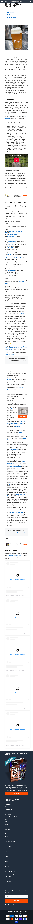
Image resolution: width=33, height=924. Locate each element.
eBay (6, 819)
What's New (8, 876)
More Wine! (8, 814)
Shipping (7, 869)
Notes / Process (11, 17)
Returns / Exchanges (10, 874)
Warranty (7, 864)
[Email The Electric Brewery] (14, 904)
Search (6, 884)
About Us (7, 854)
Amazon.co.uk (8, 809)
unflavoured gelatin (15, 466)
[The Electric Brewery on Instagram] (11, 904)
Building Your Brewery (10, 839)
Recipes (7, 844)
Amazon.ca (7, 806)
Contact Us (7, 856)
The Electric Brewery (13, 911)
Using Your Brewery (10, 841)
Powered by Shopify (16, 913)
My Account (8, 881)
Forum (6, 859)
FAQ (6, 851)
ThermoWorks (8, 826)
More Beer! (7, 811)
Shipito (6, 824)
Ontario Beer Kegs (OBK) (11, 816)
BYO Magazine (8, 821)
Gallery (6, 849)
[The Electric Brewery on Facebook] (8, 904)
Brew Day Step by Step (19, 532)
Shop (6, 836)
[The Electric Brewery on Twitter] (6, 904)
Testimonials (8, 846)
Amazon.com (8, 804)
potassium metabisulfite (19, 371)
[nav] (4, 1)
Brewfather (7, 829)
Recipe (9, 15)
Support (7, 861)
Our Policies (8, 879)
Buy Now (16, 793)
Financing (7, 866)
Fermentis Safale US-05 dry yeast (14, 280)
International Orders (10, 871)
